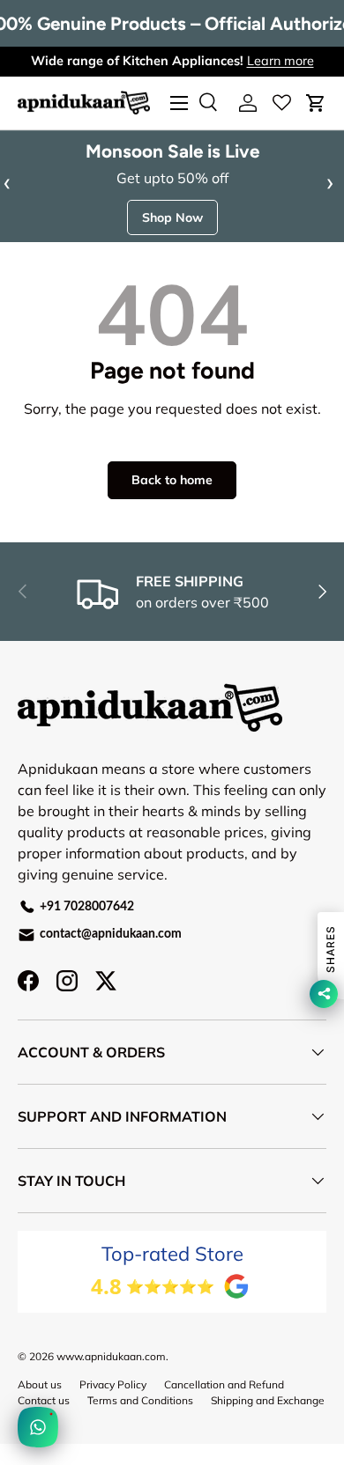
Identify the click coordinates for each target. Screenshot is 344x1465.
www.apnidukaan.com (111, 1356)
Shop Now (172, 217)
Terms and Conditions (140, 1400)
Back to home (172, 480)
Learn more (280, 61)
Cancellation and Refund (224, 1384)
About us (40, 1384)
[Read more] (281, 103)
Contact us (44, 1400)
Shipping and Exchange (268, 1400)
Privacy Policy (112, 1384)
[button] (315, 103)
